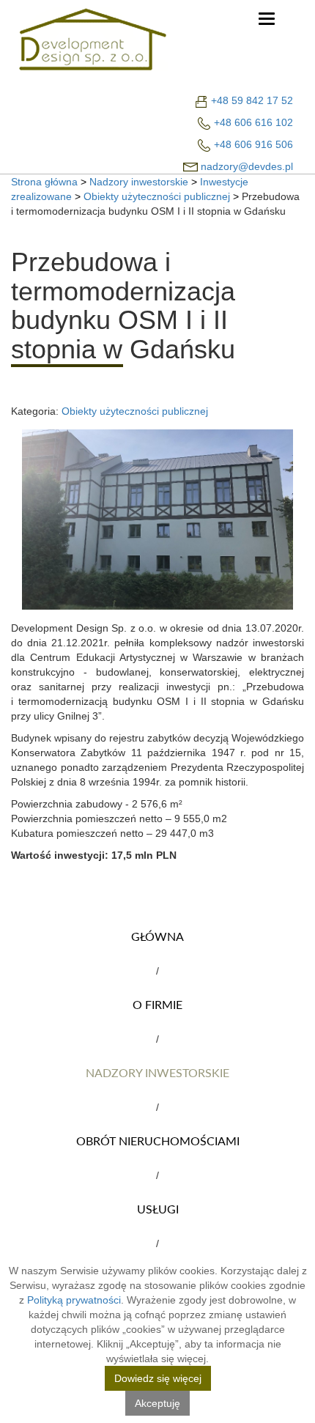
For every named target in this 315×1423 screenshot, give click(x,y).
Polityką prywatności (74, 1300)
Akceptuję (157, 1403)
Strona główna (44, 182)
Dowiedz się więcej (157, 1378)
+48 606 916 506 (253, 144)
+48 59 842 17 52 (252, 100)
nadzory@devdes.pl (247, 166)
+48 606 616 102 (253, 122)
